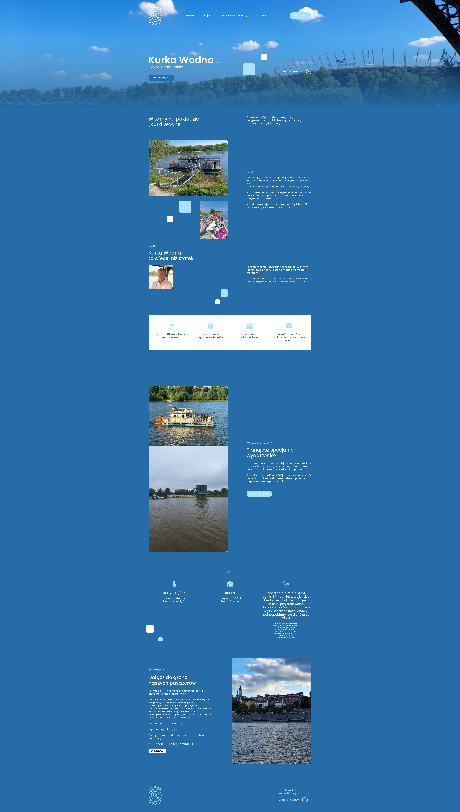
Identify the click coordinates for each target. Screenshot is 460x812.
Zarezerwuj (300, 15)
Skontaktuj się (259, 493)
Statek (190, 15)
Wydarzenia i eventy (233, 15)
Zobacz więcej (161, 77)
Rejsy (207, 15)
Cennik (261, 15)
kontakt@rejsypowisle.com (295, 793)
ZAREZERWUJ (157, 751)
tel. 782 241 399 (287, 790)
